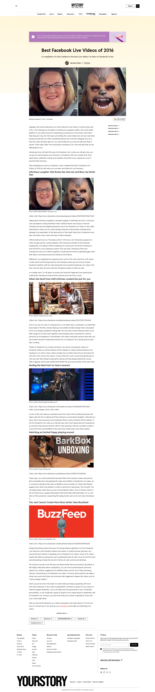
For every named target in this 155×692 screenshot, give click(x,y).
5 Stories (87, 63)
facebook (81, 619)
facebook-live (36, 623)
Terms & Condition (98, 682)
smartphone (64, 606)
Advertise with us (62, 613)
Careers (79, 682)
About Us (73, 682)
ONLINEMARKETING (64, 619)
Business (34, 619)
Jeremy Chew (75, 63)
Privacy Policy (87, 682)
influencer (47, 619)
